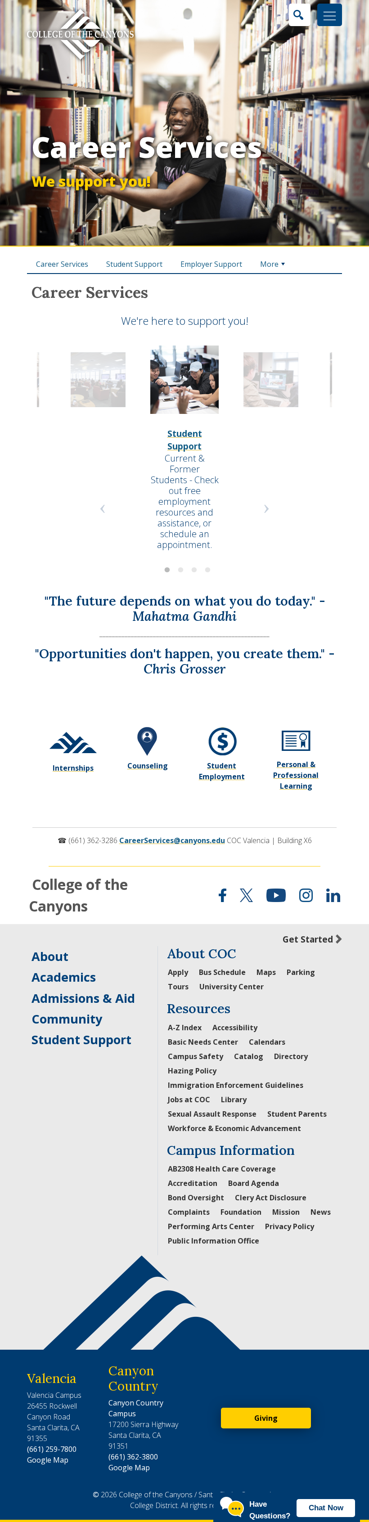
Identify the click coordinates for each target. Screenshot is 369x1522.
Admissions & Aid (83, 998)
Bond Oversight (196, 1198)
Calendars (267, 1042)
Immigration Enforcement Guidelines (235, 1085)
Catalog (248, 1056)
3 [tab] (191, 568)
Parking (301, 972)
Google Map (47, 1460)
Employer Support (211, 264)
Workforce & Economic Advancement (234, 1128)
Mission (286, 1212)
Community (67, 1018)
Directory (291, 1056)
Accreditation (192, 1183)
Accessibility (234, 1028)
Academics (64, 977)
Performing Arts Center (211, 1226)
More (269, 264)
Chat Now (326, 1508)
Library (234, 1099)
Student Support (134, 264)
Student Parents (297, 1114)
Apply (178, 972)
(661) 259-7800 (51, 1449)
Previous (102, 507)
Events (98, 433)
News (320, 1212)
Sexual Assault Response (212, 1114)
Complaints (189, 1212)
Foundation (240, 1212)
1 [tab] (164, 568)
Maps (266, 972)
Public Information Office (213, 1241)
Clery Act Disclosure (270, 1198)
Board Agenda (253, 1183)
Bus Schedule (222, 972)
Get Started (308, 939)
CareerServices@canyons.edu (172, 840)
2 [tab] (177, 568)
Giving (266, 1418)
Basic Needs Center (203, 1042)
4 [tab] (204, 568)
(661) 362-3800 (133, 1457)
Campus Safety (195, 1056)
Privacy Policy (289, 1226)
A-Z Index (185, 1028)
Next (266, 507)
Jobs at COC (189, 1099)
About (50, 956)
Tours (178, 987)
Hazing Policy (192, 1071)
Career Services (147, 159)
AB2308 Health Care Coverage (222, 1169)
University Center (231, 987)
